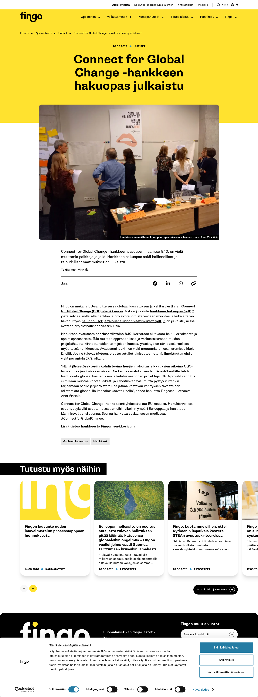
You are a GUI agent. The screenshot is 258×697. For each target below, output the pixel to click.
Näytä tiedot (200, 689)
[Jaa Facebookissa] (155, 283)
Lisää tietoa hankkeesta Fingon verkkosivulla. (98, 426)
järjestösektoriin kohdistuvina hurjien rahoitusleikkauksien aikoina (127, 366)
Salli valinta (226, 660)
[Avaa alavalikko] (99, 17)
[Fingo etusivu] (31, 17)
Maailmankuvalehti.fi (196, 634)
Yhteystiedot (185, 5)
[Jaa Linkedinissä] (168, 283)
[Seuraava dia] (33, 588)
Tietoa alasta (180, 17)
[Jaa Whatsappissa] (180, 283)
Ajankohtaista (121, 5)
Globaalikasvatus (75, 442)
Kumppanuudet (148, 17)
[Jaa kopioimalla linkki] (193, 283)
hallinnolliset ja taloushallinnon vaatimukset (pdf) (122, 321)
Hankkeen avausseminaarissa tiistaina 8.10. (96, 334)
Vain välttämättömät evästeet (226, 672)
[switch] (112, 689)
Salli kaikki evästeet (226, 647)
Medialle (203, 5)
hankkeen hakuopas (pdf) (170, 311)
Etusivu (24, 33)
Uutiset (62, 33)
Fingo (229, 17)
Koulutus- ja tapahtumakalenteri (153, 5)
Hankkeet (207, 17)
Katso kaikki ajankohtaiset (212, 589)
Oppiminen (88, 17)
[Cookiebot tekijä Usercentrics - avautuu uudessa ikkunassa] (24, 689)
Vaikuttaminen (117, 17)
